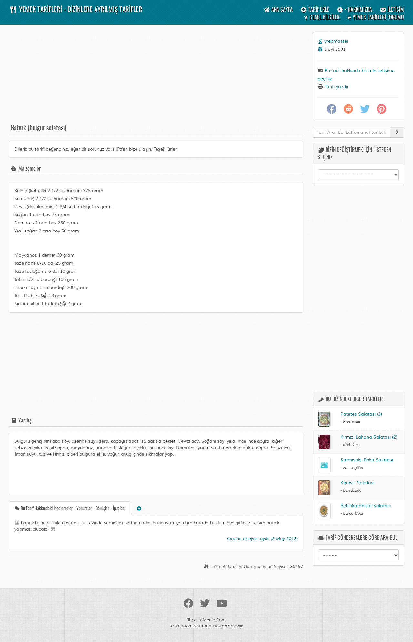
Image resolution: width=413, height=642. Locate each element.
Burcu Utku (353, 513)
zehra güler (353, 467)
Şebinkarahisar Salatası (365, 506)
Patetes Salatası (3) (361, 414)
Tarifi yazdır (335, 87)
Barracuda (352, 422)
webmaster (336, 41)
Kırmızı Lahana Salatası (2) (368, 437)
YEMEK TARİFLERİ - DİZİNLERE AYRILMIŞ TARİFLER (79, 9)
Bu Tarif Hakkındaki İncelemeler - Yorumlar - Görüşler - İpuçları (72, 508)
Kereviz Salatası (357, 483)
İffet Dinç (351, 444)
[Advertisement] (156, 77)
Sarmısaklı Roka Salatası (366, 460)
